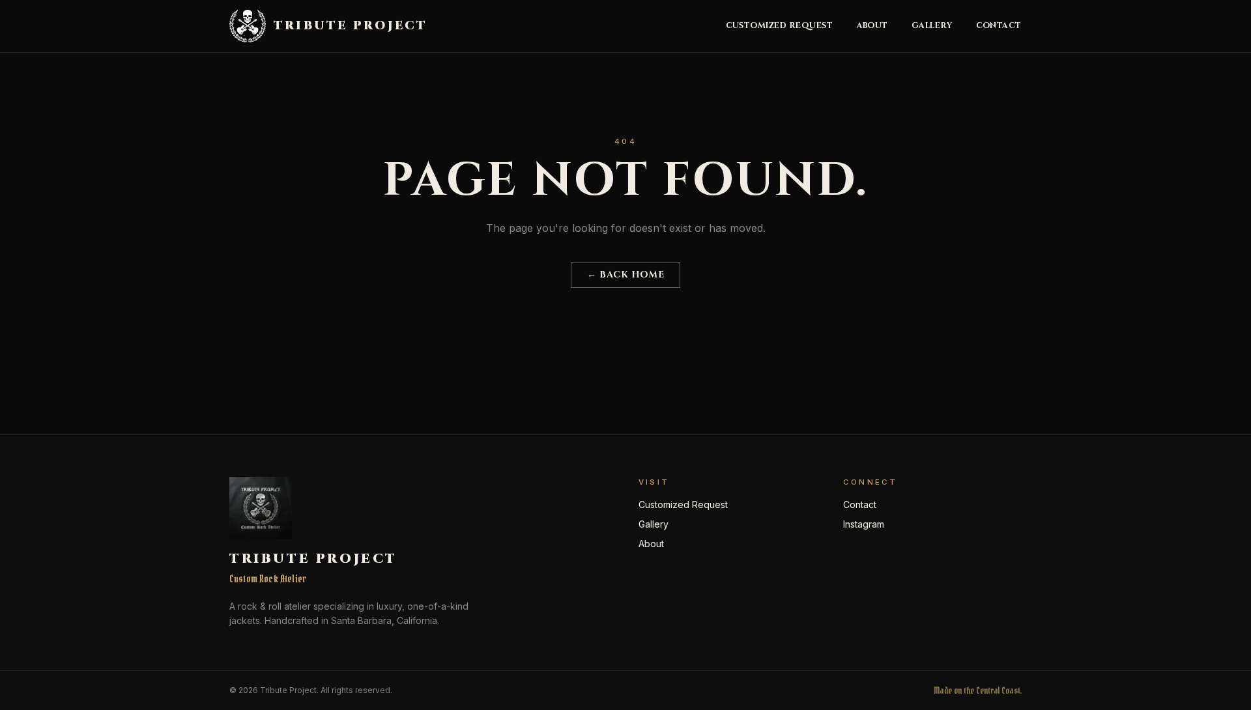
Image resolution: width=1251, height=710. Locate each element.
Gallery (932, 26)
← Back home (625, 274)
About (873, 26)
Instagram (863, 524)
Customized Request (779, 26)
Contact (999, 26)
